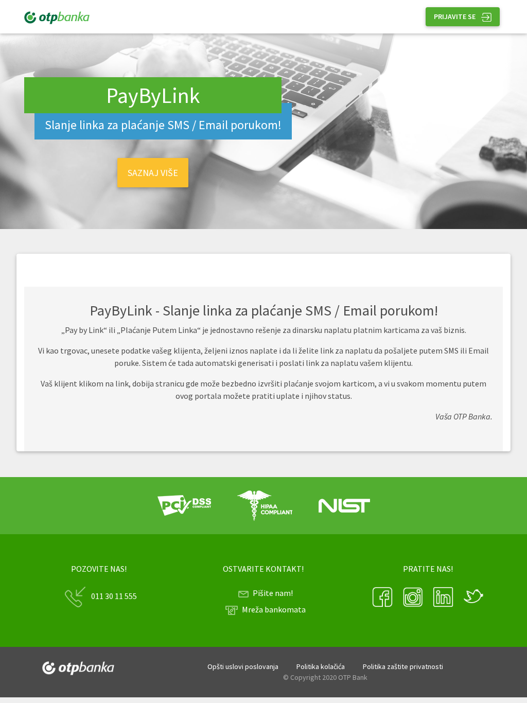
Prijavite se (455, 16)
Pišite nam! (273, 593)
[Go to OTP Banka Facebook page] (383, 596)
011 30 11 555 (114, 596)
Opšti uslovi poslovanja (242, 666)
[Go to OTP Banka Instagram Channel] (413, 596)
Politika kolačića (320, 666)
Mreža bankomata (274, 609)
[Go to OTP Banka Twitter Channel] (473, 596)
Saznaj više (153, 173)
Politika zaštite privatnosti (403, 666)
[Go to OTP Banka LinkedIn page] (444, 596)
